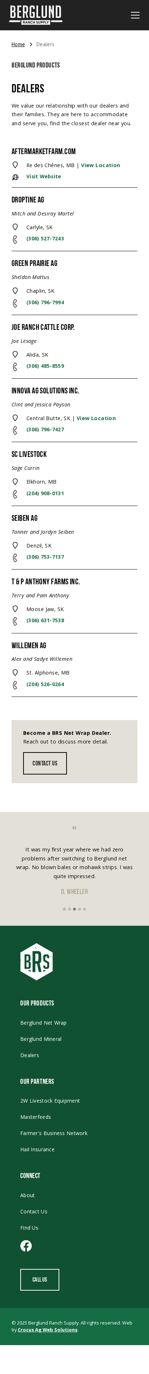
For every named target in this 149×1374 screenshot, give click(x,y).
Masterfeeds (35, 1116)
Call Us (40, 1280)
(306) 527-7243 (45, 238)
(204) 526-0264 (45, 684)
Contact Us (33, 1211)
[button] (135, 15)
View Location (100, 165)
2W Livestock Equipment (50, 1100)
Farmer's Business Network (54, 1133)
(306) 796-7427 (45, 429)
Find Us (29, 1227)
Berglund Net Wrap (43, 1022)
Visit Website (43, 176)
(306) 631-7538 (45, 620)
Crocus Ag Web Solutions (47, 1329)
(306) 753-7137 (45, 556)
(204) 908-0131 (45, 493)
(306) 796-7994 (45, 302)
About (27, 1195)
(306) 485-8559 (45, 365)
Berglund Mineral (40, 1038)
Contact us (45, 763)
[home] (36, 15)
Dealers (29, 1055)
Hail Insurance (37, 1149)
